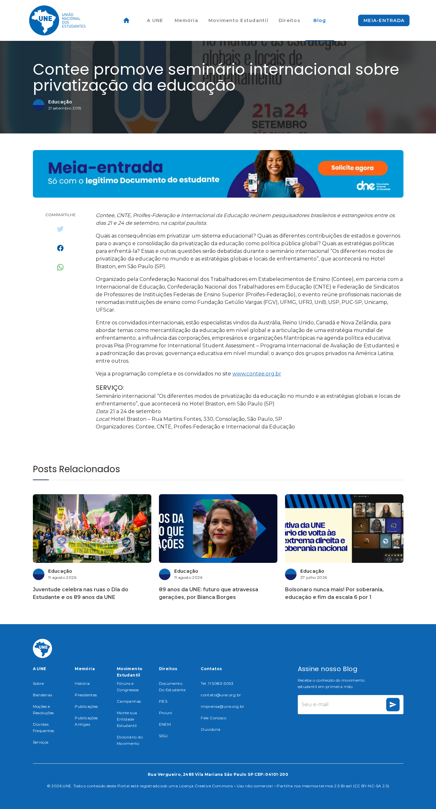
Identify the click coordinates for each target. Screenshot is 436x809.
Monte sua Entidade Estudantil (127, 719)
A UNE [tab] (155, 20)
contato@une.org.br (221, 694)
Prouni (165, 712)
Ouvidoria (211, 729)
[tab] (126, 20)
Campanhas (129, 701)
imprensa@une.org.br (222, 706)
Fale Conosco (213, 717)
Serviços (41, 742)
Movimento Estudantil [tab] (238, 20)
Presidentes (86, 694)
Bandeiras (42, 694)
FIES (163, 701)
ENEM (165, 724)
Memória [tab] (186, 20)
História (82, 683)
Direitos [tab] (289, 20)
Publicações (86, 706)
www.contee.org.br (256, 374)
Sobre (38, 683)
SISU (163, 735)
